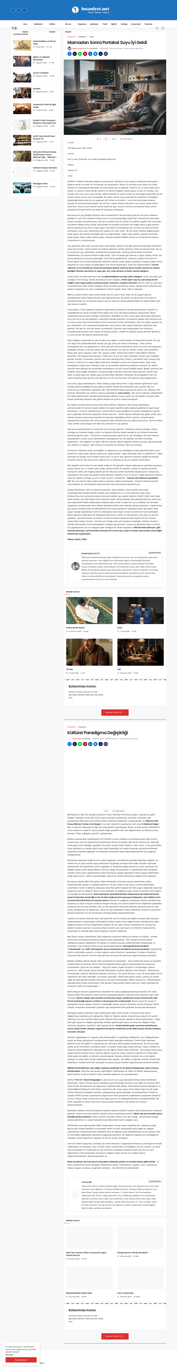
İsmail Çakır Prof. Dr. (80, 48)
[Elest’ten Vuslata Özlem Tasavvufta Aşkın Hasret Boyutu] (89, 1239)
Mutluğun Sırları (40, 183)
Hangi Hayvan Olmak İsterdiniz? (132, 1256)
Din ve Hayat (68, 28)
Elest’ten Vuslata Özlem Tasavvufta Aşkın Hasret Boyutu (86, 1257)
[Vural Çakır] (76, 1195)
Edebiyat (38, 24)
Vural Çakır (77, 739)
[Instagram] (24, 10)
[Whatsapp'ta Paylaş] (80, 54)
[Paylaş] (100, 54)
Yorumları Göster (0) (113, 712)
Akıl (119, 669)
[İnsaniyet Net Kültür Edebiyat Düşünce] (88, 10)
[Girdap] (89, 652)
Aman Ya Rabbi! (41, 73)
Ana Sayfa (25, 28)
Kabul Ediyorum (21, 1360)
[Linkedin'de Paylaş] (90, 54)
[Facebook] (13, 10)
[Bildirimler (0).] (163, 28)
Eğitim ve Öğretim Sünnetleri (41, 58)
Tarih (104, 24)
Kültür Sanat (52, 28)
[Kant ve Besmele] (140, 1281)
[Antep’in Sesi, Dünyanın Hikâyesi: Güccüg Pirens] (22, 124)
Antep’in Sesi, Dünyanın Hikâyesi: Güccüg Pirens (44, 121)
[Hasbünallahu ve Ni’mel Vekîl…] (22, 45)
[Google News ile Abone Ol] (126, 139)
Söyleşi (124, 24)
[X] (18, 10)
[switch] (14, 28)
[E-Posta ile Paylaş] (106, 54)
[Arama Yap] (157, 28)
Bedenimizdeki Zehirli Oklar (79, 1300)
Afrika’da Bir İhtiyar (75, 627)
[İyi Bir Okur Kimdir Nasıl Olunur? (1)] (22, 140)
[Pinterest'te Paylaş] (85, 54)
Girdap (69, 669)
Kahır (119, 627)
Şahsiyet (94, 24)
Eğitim (114, 24)
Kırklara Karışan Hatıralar (45, 168)
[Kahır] (140, 610)
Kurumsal (136, 24)
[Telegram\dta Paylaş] (95, 54)
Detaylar (9, 1354)
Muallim (36, 88)
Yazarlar (148, 24)
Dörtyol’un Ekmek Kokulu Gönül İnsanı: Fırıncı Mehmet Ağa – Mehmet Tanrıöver (44, 156)
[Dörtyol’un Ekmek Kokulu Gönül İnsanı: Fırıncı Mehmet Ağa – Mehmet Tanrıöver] (22, 156)
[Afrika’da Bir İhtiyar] (89, 610)
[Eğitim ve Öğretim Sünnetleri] (22, 61)
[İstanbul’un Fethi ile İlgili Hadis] (22, 108)
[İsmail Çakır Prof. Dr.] (76, 566)
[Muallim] (22, 92)
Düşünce (82, 24)
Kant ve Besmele (125, 1297)
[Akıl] (140, 652)
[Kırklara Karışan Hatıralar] (22, 172)
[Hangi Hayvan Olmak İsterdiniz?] (140, 1239)
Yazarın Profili (154, 553)
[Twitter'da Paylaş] (75, 54)
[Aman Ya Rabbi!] (22, 77)
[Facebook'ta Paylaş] (69, 54)
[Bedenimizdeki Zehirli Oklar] (89, 1283)
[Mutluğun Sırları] (22, 187)
